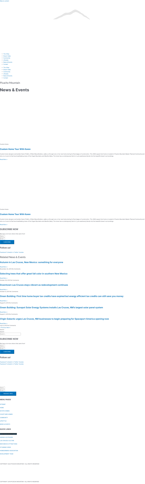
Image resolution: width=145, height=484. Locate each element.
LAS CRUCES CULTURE (7, 440)
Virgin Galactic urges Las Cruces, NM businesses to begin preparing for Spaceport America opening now (54, 319)
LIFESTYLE (3, 421)
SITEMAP (3, 404)
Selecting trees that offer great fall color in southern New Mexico (33, 273)
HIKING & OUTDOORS (6, 437)
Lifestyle (5, 60)
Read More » (3, 159)
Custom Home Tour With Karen (15, 149)
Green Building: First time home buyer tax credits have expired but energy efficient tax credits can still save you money (61, 296)
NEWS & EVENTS (5, 424)
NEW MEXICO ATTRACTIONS (8, 444)
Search (2, 329)
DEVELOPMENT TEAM (6, 454)
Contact (5, 64)
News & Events (7, 62)
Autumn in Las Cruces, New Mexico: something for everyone (31, 262)
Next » (8, 327)
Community (6, 58)
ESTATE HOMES (5, 411)
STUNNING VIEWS (5, 447)
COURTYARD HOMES (6, 414)
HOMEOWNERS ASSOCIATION (9, 450)
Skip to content (4, 1)
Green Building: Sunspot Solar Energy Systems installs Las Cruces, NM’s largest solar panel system (51, 307)
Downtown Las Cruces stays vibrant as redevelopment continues (34, 285)
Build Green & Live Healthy (8, 434)
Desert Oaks (7, 56)
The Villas (6, 54)
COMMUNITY (4, 417)
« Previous (3, 327)
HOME (2, 407)
